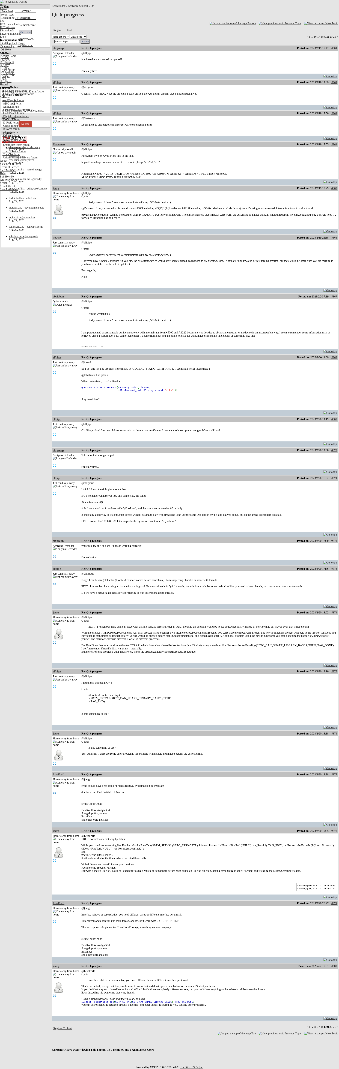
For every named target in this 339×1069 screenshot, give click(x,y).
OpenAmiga (7, 46)
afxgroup (58, 48)
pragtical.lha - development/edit (26, 207)
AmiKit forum (10, 106)
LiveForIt (58, 774)
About (3, 160)
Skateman (59, 144)
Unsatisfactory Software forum (19, 157)
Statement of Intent (10, 163)
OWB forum (9, 138)
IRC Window (7, 27)
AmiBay (5, 68)
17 (318, 36)
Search (4, 182)
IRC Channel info (10, 24)
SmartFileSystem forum (15, 144)
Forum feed (7, 14)
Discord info (7, 30)
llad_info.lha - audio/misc (23, 198)
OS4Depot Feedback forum (18, 93)
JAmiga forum (10, 132)
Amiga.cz (5, 81)
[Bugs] (21, 43)
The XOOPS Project (191, 1067)
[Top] (330, 75)
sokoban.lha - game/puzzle (23, 236)
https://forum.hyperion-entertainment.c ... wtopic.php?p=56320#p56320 (121, 162)
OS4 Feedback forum (14, 90)
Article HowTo (8, 179)
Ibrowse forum (11, 128)
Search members (9, 189)
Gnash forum (10, 125)
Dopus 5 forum (11, 119)
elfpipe (57, 82)
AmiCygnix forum (13, 100)
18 (322, 36)
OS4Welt (5, 49)
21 (334, 36)
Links (3, 36)
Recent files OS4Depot (13, 17)
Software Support (78, 5)
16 (315, 36)
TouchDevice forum (14, 151)
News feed (6, 11)
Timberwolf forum (13, 147)
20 (331, 36)
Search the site (8, 186)
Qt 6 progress (68, 14)
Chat (2, 20)
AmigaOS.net (8, 55)
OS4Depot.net (8, 43)
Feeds (3, 8)
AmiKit (4, 65)
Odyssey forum (11, 135)
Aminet (4, 59)
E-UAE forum (10, 122)
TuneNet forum (11, 154)
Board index (59, 5)
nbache (57, 237)
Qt (92, 5)
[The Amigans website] (13, 1)
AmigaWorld (7, 74)
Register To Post (62, 30)
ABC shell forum (12, 103)
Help (2, 173)
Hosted (4, 84)
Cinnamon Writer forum (16, 109)
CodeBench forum (13, 113)
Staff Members (8, 170)
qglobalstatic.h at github (94, 375)
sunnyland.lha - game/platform (26, 226)
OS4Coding (7, 71)
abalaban (58, 296)
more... (41, 110)
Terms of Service (9, 166)
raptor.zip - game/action (22, 217)
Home (3, 5)
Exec (3, 78)
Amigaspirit (7, 62)
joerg (56, 188)
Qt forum (7, 141)
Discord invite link (10, 33)
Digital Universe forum (15, 116)
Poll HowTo (7, 176)
